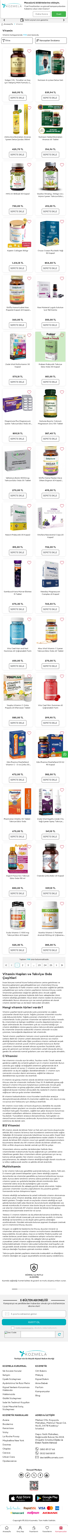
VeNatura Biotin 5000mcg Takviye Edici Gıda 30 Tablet (18, 479)
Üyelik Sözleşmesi (12, 1379)
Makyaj (39, 1375)
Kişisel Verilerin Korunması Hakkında (16, 1389)
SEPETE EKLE (17, 97)
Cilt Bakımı (41, 1370)
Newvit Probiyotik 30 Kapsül (17, 535)
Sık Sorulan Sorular (12, 1370)
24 (45, 965)
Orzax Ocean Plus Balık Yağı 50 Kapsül (50, 251)
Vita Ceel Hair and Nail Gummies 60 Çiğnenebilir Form (17, 649)
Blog (37, 1395)
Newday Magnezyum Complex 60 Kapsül (50, 592)
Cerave (6, 1452)
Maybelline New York (13, 1440)
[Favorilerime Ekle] (29, 51)
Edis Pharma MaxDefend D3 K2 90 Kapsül (50, 763)
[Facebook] (40, 1475)
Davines (7, 1444)
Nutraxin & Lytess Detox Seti (50, 80)
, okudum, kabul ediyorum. (36, 1328)
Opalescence (9, 1461)
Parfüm (39, 1387)
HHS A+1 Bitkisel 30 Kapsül (18, 194)
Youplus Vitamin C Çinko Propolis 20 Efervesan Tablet (17, 706)
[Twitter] (34, 1475)
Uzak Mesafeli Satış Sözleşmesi (13, 1408)
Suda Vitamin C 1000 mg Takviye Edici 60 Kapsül (17, 933)
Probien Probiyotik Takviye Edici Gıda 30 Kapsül (50, 365)
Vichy (5, 1432)
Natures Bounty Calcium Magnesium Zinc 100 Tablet (50, 422)
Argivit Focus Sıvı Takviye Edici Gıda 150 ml (17, 877)
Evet (58, 14)
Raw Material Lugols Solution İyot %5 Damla (50, 308)
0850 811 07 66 (47, 1449)
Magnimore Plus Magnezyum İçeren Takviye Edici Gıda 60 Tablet (18, 422)
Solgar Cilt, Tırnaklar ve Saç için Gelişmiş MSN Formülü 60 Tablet (17, 81)
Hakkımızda (9, 1394)
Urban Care (9, 1456)
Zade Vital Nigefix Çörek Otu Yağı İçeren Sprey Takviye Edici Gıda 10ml (50, 820)
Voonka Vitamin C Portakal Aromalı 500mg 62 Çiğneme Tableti (50, 933)
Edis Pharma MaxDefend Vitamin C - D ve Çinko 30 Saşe (17, 763)
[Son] (62, 965)
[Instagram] (21, 1475)
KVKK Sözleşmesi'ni (24, 1328)
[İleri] (57, 965)
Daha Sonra (41, 14)
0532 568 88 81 (47, 1453)
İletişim (6, 1375)
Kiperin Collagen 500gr (17, 250)
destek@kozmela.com (51, 1457)
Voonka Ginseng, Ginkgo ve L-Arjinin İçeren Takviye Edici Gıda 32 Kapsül (50, 195)
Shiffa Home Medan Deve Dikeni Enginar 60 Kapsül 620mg (50, 479)
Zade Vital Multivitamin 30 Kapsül (17, 365)
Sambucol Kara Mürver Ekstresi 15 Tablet (17, 592)
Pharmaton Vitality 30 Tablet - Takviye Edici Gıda (17, 820)
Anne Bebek (41, 1383)
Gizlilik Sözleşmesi (12, 1398)
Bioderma (8, 1424)
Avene (6, 1420)
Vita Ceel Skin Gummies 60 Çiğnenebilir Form (50, 706)
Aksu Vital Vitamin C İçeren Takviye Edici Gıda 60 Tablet (50, 649)
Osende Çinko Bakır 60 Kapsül (50, 876)
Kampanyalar (42, 1391)
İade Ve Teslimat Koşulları (16, 1402)
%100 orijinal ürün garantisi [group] (36, 20)
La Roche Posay (11, 1436)
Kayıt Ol (34, 1322)
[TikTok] (27, 1475)
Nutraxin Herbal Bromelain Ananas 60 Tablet (50, 138)
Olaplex (7, 1448)
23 (39, 965)
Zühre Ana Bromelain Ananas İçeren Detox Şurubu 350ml (17, 138)
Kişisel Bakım (42, 1379)
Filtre (7, 40)
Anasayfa (8, 24)
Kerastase (8, 1428)
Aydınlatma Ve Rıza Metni (16, 1383)
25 (51, 965)
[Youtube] (46, 1475)
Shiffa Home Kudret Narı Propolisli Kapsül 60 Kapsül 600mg (17, 308)
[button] (14, 1289)
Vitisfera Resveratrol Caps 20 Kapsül (50, 536)
